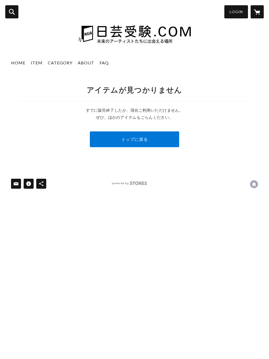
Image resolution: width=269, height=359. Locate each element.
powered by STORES (129, 183)
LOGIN (236, 11)
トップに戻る (134, 139)
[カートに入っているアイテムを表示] (257, 11)
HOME (18, 62)
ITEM (37, 62)
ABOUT (86, 62)
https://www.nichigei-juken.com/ (254, 184)
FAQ (104, 62)
